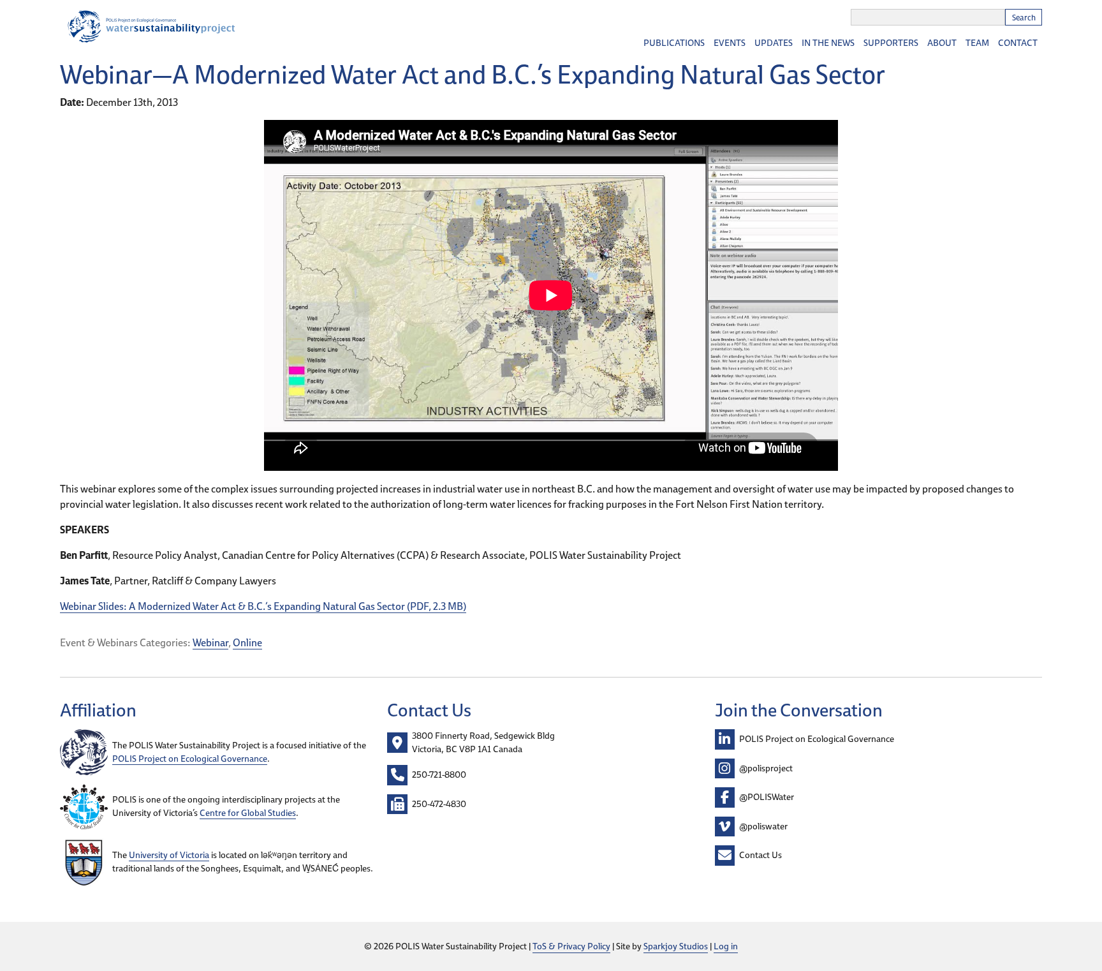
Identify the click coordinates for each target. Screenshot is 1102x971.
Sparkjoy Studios (675, 946)
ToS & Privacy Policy (571, 946)
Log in (726, 946)
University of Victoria (169, 855)
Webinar (210, 642)
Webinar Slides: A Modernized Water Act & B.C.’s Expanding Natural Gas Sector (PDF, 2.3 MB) (263, 606)
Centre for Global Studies (248, 812)
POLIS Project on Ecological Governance (189, 758)
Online (247, 642)
